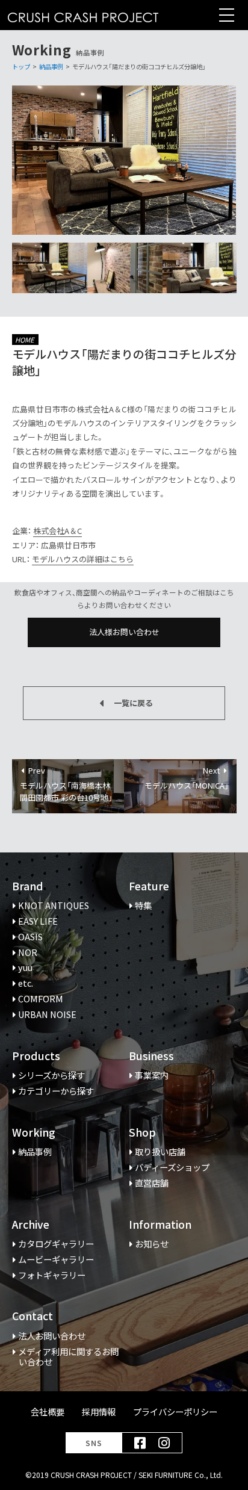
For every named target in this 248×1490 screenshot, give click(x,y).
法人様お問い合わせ (124, 632)
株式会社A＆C (57, 530)
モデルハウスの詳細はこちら (83, 559)
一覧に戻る (133, 703)
